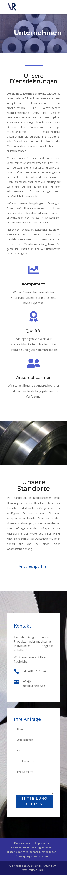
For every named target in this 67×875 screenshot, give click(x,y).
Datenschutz (22, 843)
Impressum (42, 843)
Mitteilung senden (34, 801)
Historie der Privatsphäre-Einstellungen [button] (31, 852)
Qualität (33, 330)
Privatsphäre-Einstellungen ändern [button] (31, 847)
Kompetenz (33, 284)
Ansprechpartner (33, 377)
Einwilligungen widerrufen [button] (31, 856)
